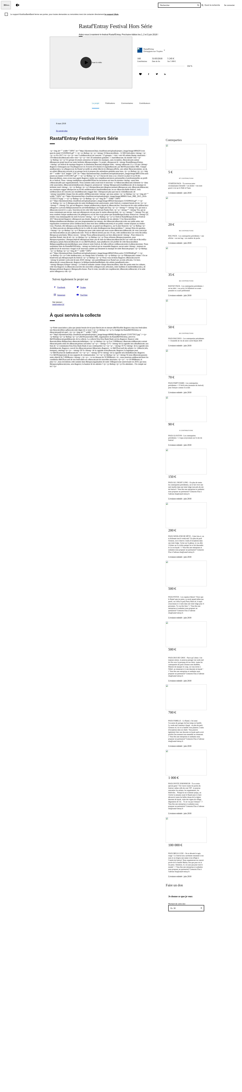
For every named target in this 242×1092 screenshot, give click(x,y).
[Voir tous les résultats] (198, 5)
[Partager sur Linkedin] (165, 74)
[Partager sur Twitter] (157, 74)
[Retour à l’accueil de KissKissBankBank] (16, 5)
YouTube (83, 295)
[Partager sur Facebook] (148, 74)
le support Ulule (111, 14)
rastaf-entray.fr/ (58, 304)
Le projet (95, 103)
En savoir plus (61, 131)
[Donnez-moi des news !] (140, 74)
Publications (110, 103)
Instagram (61, 295)
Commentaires (127, 103)
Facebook (61, 287)
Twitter (83, 287)
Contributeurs (144, 103)
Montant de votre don (176, 904)
